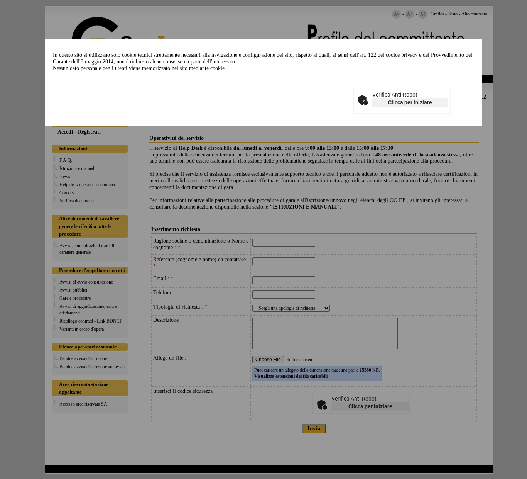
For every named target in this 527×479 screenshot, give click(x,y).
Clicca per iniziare (410, 102)
